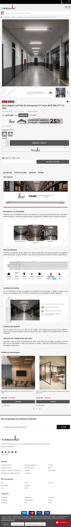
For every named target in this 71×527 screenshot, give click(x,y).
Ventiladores (28, 497)
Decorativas (51, 497)
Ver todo (50, 482)
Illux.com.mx (5, 454)
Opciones (18, 401)
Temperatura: (8, 130)
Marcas (50, 500)
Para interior (4, 497)
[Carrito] (69, 7)
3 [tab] (37, 408)
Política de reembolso (30, 465)
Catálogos (27, 470)
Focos (26, 503)
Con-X (2, 488)
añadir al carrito (39, 143)
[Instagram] (5, 452)
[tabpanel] (18, 381)
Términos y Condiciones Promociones (11, 470)
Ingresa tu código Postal (12, 158)
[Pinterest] (9, 452)
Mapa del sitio (52, 470)
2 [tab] (34, 408)
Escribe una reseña (33, 111)
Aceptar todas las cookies (35, 524)
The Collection (5, 485)
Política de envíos (29, 468)
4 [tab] (40, 408)
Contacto (50, 465)
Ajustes (6, 524)
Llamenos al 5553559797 (7, 446)
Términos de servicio (6, 468)
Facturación (28, 473)
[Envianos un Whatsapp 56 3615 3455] (66, 7)
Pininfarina (27, 485)
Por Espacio (4, 503)
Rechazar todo (17, 524)
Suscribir (63, 427)
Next (67, 92)
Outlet (50, 503)
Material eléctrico (29, 500)
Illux (2, 482)
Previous (3, 92)
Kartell (26, 488)
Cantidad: (4, 138)
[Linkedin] (12, 452)
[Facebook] (2, 452)
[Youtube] (15, 452)
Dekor (26, 482)
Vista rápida (7, 405)
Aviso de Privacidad (6, 465)
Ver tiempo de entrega (52, 162)
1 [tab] (31, 408)
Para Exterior (4, 500)
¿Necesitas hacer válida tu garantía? (10, 473)
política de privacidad (8, 520)
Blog (49, 468)
